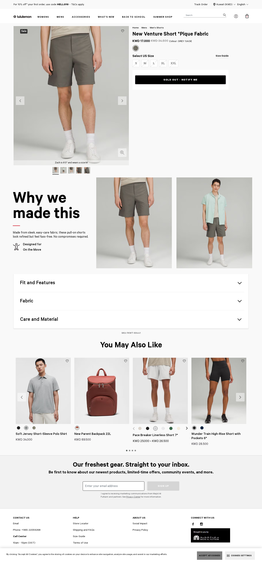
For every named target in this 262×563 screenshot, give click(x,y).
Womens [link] (43, 17)
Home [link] (135, 27)
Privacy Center (133, 497)
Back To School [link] (133, 17)
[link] (210, 535)
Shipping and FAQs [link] (83, 530)
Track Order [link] (201, 4)
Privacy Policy (140, 530)
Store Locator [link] (80, 523)
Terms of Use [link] (80, 542)
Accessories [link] (81, 17)
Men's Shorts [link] (157, 27)
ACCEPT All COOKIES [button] (209, 555)
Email (16, 523)
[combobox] (205, 14)
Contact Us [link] (21, 517)
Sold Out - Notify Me (180, 79)
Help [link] (76, 517)
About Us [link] (139, 517)
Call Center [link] (20, 536)
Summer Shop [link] (162, 17)
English (241, 4)
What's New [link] (106, 17)
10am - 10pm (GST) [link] (24, 542)
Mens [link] (60, 17)
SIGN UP (163, 486)
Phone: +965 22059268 (26, 530)
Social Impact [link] (140, 523)
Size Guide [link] (222, 55)
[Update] (122, 31)
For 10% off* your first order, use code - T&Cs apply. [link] (49, 4)
